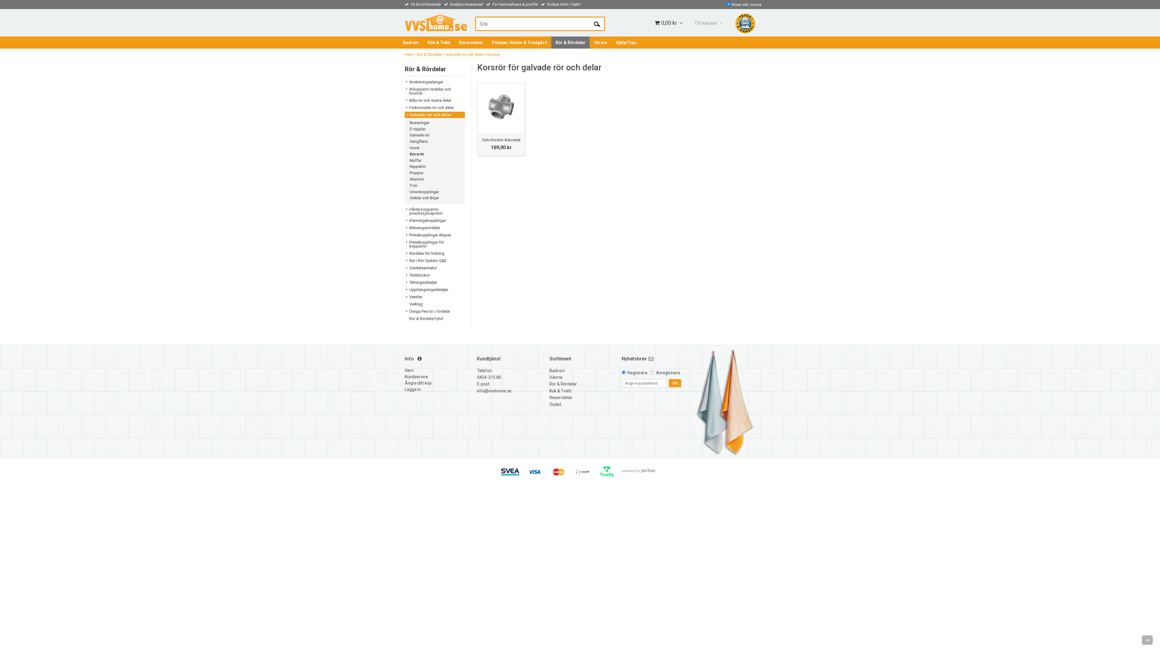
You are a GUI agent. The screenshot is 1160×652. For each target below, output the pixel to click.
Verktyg (416, 304)
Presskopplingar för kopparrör (426, 244)
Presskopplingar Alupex (430, 235)
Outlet (555, 404)
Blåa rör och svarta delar (430, 100)
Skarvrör (417, 179)
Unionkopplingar (424, 192)
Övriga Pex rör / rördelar (429, 311)
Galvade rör (420, 135)
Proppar (417, 173)
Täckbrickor (419, 275)
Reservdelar (471, 42)
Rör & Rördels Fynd (426, 318)
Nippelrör (418, 166)
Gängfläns (419, 141)
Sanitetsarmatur (423, 268)
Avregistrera (668, 372)
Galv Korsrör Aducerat (501, 140)
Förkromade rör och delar (431, 107)
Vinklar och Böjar (424, 198)
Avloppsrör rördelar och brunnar (430, 91)
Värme (600, 42)
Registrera (637, 372)
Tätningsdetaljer (423, 282)
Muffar (415, 160)
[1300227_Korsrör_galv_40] (501, 106)
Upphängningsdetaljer (428, 289)
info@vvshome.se (494, 390)
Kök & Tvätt (438, 42)
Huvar (415, 147)
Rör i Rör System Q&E (427, 260)
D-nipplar (418, 129)
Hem (409, 54)
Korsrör (493, 54)
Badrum (411, 42)
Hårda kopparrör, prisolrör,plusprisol (425, 211)
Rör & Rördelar (570, 42)
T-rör (413, 185)
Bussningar (419, 122)
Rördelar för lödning (426, 253)
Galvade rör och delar (464, 54)
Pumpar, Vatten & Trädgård (519, 42)
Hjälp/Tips (626, 42)
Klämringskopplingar (427, 220)
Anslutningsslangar (426, 82)
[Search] (597, 23)
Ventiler (415, 297)
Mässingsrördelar (424, 227)
